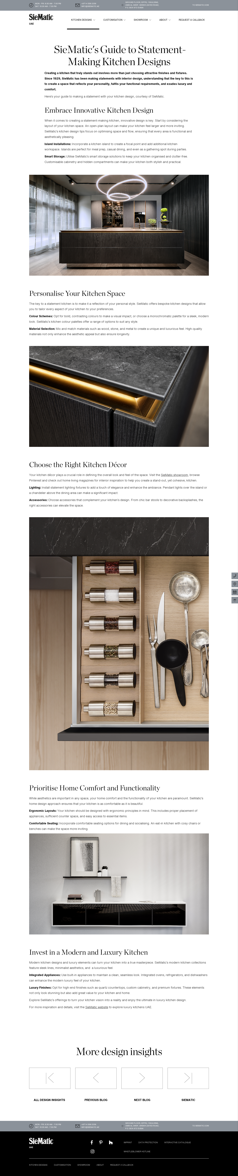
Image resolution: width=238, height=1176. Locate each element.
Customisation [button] (113, 20)
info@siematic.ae (90, 6)
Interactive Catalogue (177, 1143)
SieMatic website (96, 1007)
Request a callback (192, 20)
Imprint (128, 1143)
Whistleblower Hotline (137, 1152)
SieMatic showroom (174, 475)
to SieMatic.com (200, 5)
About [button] (163, 20)
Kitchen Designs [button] (81, 20)
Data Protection (148, 1143)
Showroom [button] (141, 20)
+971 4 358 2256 (88, 4)
